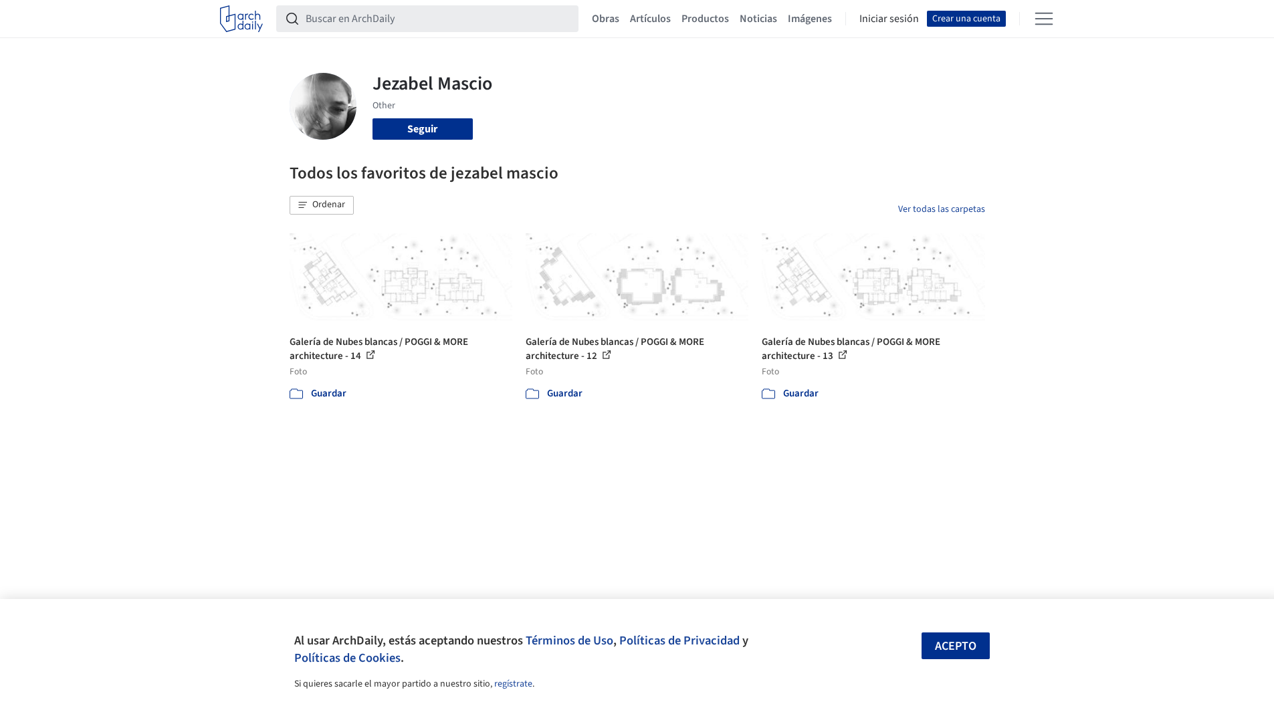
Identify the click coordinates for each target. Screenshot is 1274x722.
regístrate (513, 684)
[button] (322, 205)
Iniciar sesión (889, 18)
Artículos (650, 18)
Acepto (955, 646)
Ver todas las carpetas (941, 209)
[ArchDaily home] (241, 18)
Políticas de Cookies (347, 658)
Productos (705, 18)
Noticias (758, 18)
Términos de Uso (569, 640)
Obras (605, 18)
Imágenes (810, 18)
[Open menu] (1044, 18)
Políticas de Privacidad (679, 640)
